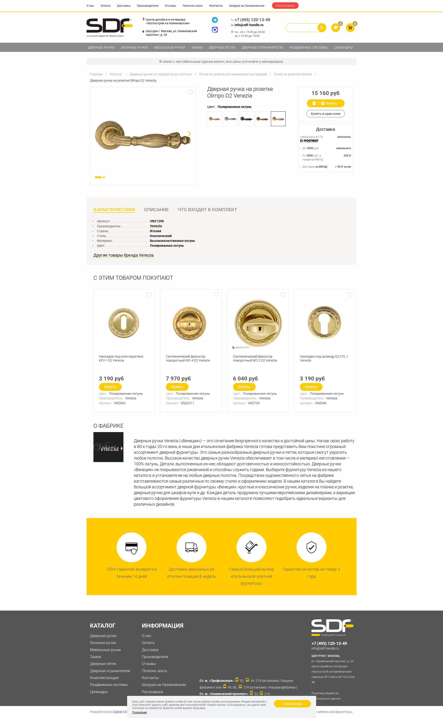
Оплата (106, 5)
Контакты (216, 5)
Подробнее (139, 712)
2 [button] (104, 177)
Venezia (156, 226)
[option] (143, 135)
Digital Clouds (123, 712)
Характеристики (114, 209)
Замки (197, 47)
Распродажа (285, 5)
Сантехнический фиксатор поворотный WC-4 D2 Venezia (188, 358)
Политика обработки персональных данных (326, 696)
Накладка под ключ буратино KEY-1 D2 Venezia (121, 358)
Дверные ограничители (262, 47)
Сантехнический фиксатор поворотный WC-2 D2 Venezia (255, 358)
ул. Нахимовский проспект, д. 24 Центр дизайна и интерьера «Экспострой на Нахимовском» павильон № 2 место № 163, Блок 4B (333, 669)
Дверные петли (222, 47)
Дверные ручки (101, 47)
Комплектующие (104, 678)
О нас (90, 5)
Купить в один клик (326, 114)
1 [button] (98, 177)
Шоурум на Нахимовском (246, 5)
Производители (147, 5)
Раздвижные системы (308, 47)
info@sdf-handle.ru (249, 25)
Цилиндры (343, 47)
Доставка (123, 5)
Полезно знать (193, 5)
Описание (156, 209)
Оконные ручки (134, 47)
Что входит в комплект (207, 209)
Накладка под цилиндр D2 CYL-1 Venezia (324, 358)
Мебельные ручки (169, 47)
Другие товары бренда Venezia (123, 255)
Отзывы (170, 5)
